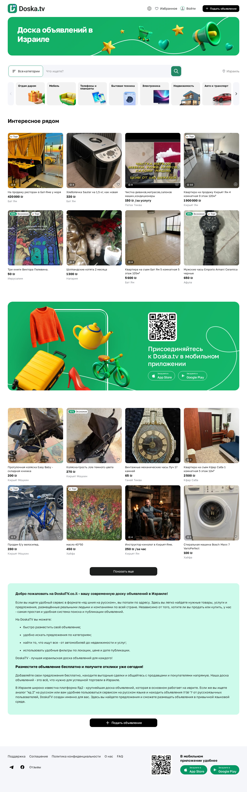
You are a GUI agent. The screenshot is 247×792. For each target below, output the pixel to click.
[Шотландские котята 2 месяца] (94, 245)
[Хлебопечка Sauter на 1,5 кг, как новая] (94, 168)
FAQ (120, 756)
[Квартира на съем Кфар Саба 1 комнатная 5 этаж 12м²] (211, 445)
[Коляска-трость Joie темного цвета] (94, 443)
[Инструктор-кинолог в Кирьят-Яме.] (153, 520)
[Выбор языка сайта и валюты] (149, 8)
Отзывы (35, 767)
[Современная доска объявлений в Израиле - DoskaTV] (26, 8)
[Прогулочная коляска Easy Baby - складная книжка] (35, 445)
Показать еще (123, 571)
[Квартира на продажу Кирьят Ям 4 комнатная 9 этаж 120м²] (211, 170)
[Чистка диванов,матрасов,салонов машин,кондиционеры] (153, 170)
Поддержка (16, 756)
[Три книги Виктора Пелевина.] (35, 245)
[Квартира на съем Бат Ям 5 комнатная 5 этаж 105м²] (153, 247)
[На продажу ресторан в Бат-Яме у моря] (35, 168)
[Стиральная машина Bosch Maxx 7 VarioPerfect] (211, 522)
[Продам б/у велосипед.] (35, 520)
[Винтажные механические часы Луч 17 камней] (153, 445)
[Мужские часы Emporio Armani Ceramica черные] (211, 247)
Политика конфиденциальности (76, 756)
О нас (109, 756)
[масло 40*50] (94, 520)
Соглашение (38, 756)
